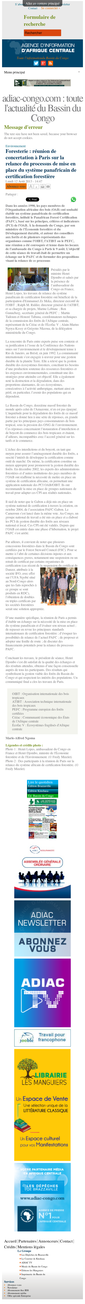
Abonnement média (16, 1293)
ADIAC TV (26, 1262)
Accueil (10, 1241)
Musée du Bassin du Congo (34, 1266)
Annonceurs (48, 1241)
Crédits (9, 1246)
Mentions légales (31, 1246)
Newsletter (12, 1287)
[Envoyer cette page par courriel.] (48, 186)
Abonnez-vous (14, 1284)
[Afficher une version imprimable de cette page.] (42, 186)
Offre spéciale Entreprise (19, 1295)
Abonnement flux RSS (18, 1290)
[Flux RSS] (50, 64)
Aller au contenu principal (42, 3)
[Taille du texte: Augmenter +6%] (30, 186)
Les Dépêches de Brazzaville (34, 1254)
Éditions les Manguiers (32, 1270)
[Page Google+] (42, 64)
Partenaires (27, 1241)
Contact (66, 1241)
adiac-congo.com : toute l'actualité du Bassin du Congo (42, 107)
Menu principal (14, 72)
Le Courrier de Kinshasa (33, 1258)
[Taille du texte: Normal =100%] (36, 186)
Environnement (16, 146)
